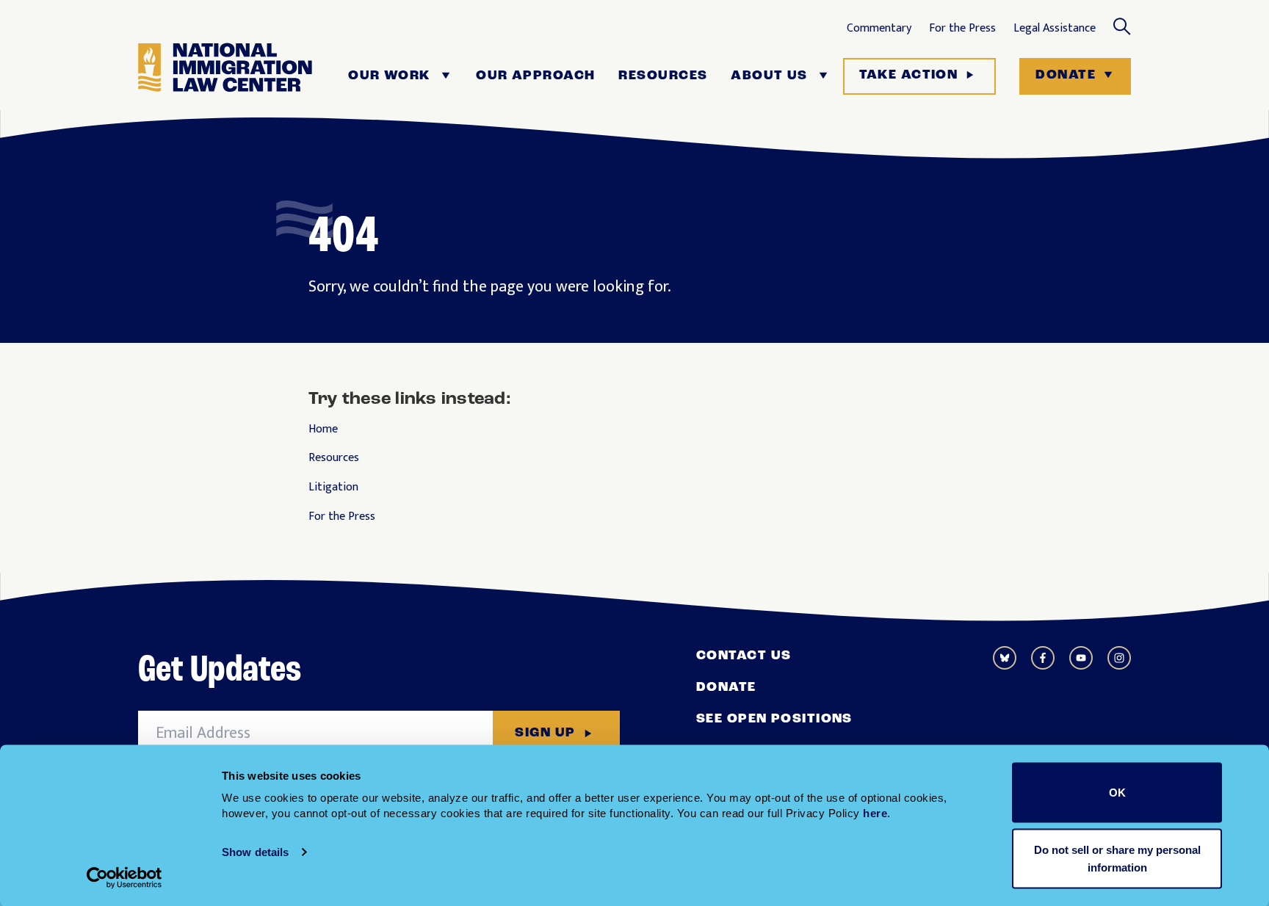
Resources (662, 76)
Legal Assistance (1054, 29)
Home (323, 429)
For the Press (962, 29)
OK (1117, 792)
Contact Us (743, 656)
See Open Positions (774, 719)
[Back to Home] (225, 76)
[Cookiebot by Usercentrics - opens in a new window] (124, 877)
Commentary (879, 29)
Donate (1065, 75)
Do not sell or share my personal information (1117, 858)
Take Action (908, 75)
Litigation (333, 487)
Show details (255, 852)
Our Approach (535, 76)
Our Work (389, 76)
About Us (769, 76)
